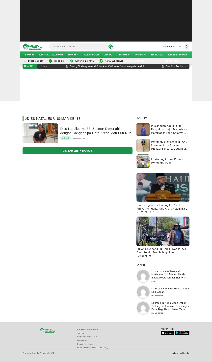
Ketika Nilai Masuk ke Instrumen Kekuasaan (170, 290)
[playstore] (182, 334)
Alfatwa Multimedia (180, 353)
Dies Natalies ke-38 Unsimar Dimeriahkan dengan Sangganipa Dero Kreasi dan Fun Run (95, 131)
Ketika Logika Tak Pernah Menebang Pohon (167, 161)
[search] (110, 47)
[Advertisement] (106, 21)
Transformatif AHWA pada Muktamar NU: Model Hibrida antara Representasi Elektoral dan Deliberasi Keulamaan (168, 276)
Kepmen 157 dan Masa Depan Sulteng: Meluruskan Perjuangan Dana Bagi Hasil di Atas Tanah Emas (170, 307)
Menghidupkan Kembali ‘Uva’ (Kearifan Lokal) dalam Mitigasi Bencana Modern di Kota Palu (169, 146)
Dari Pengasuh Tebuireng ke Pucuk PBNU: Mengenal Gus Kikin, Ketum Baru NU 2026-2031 (161, 209)
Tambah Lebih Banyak (77, 150)
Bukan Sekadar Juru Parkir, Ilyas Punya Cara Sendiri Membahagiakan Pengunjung (161, 252)
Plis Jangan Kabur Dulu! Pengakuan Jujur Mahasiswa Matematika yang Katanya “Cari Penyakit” (169, 131)
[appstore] (167, 334)
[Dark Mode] (187, 46)
